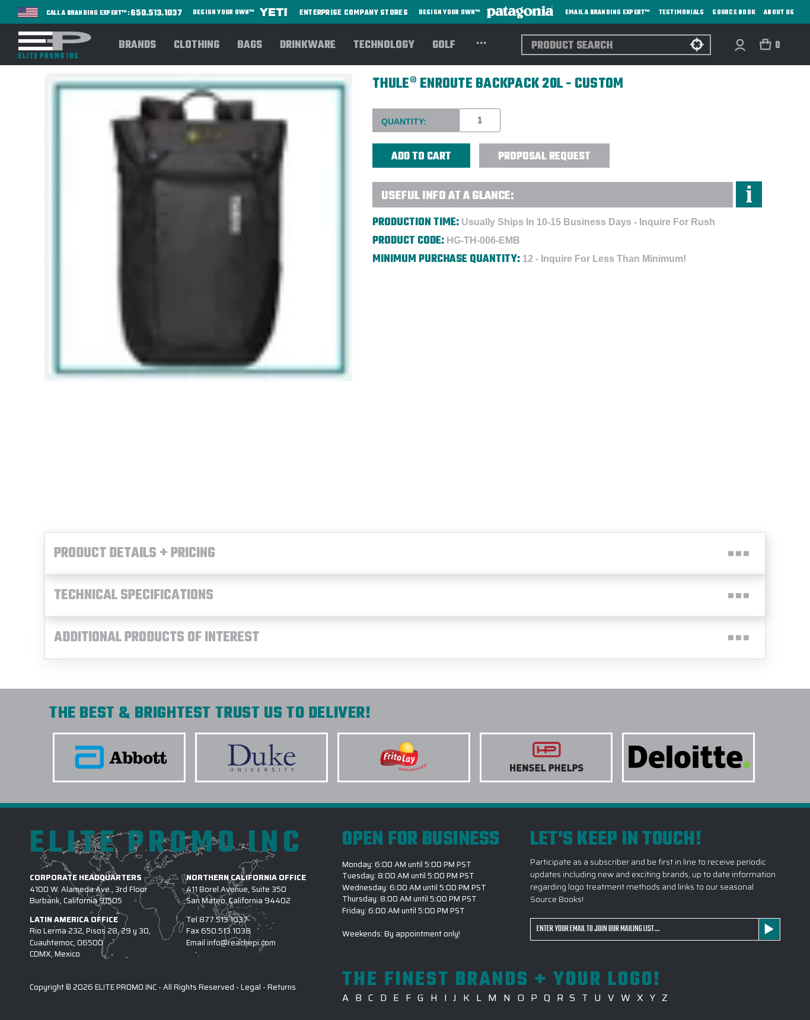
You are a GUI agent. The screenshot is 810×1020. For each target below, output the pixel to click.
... (481, 41)
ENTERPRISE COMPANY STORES (353, 12)
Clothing (196, 45)
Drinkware (308, 45)
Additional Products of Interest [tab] (156, 637)
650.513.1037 (156, 13)
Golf (443, 45)
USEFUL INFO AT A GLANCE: (447, 196)
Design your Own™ (224, 12)
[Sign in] (740, 45)
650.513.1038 (226, 931)
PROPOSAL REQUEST (544, 156)
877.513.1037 (223, 919)
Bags (249, 45)
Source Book (733, 13)
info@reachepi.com (241, 942)
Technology (383, 45)
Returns (281, 987)
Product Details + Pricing (134, 553)
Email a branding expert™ (607, 13)
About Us (779, 13)
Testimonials (681, 13)
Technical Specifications (133, 595)
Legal (251, 987)
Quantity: (403, 121)
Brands (137, 45)
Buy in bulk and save (646, 149)
